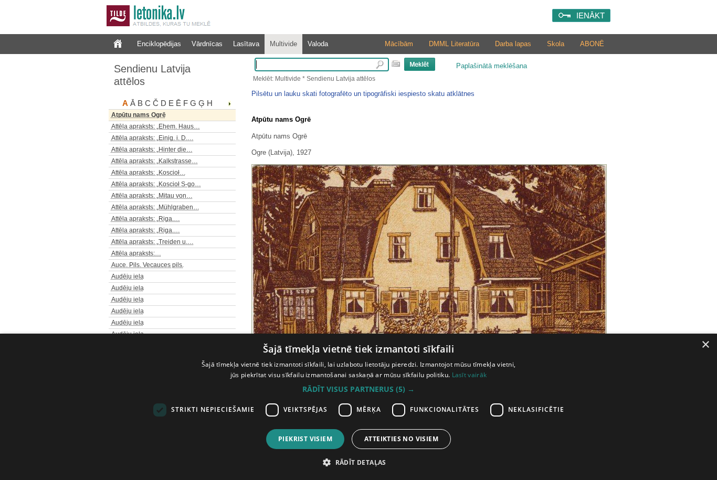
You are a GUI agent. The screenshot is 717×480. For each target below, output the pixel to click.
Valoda (318, 44)
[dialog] (358, 407)
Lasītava (246, 44)
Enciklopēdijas (159, 44)
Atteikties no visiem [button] (401, 438)
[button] (358, 389)
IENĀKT (590, 15)
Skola (555, 44)
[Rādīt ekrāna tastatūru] (396, 63)
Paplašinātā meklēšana (491, 66)
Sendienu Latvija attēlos (152, 75)
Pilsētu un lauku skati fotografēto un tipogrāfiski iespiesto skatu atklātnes (363, 94)
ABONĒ (592, 44)
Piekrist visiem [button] (305, 438)
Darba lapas (513, 44)
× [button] (705, 345)
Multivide (283, 44)
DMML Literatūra (454, 44)
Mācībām (399, 44)
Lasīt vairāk (469, 374)
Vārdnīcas (207, 44)
